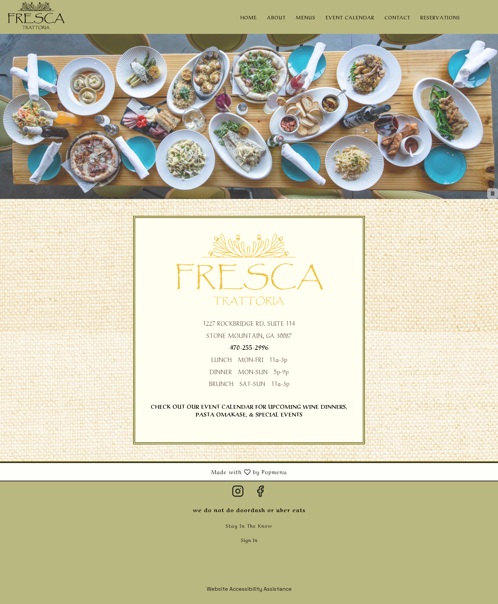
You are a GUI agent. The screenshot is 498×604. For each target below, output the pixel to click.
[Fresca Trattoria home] (35, 17)
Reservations (440, 17)
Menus (305, 17)
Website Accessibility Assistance (249, 588)
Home (248, 17)
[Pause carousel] (492, 193)
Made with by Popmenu (146, 471)
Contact (397, 17)
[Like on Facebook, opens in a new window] (260, 493)
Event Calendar (350, 17)
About (276, 17)
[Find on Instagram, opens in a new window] (238, 493)
